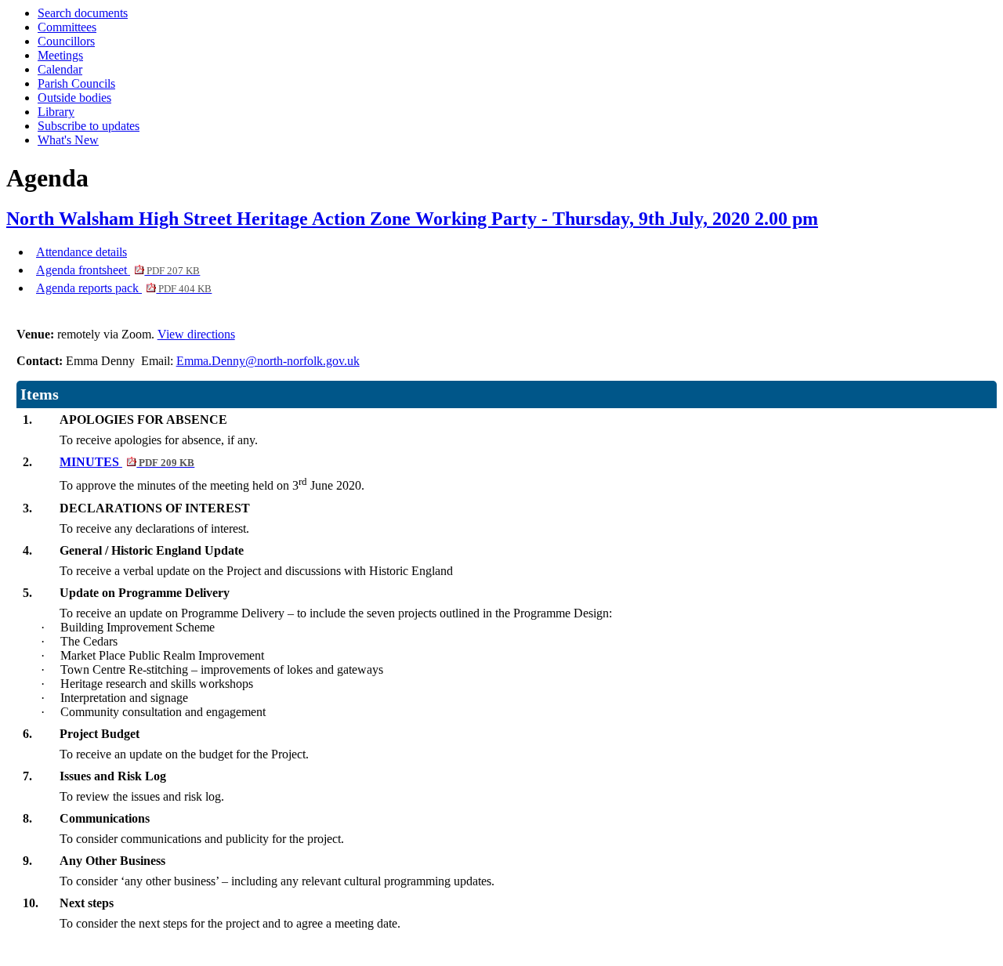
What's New (68, 140)
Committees (67, 27)
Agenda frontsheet (118, 270)
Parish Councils (76, 83)
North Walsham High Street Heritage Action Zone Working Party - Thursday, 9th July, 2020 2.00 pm (412, 218)
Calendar (60, 69)
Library (56, 111)
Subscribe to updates (88, 125)
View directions (196, 334)
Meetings (60, 55)
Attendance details (81, 252)
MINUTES (127, 462)
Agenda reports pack (124, 288)
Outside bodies (74, 97)
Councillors (66, 41)
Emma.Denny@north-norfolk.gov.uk (268, 360)
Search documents (83, 13)
